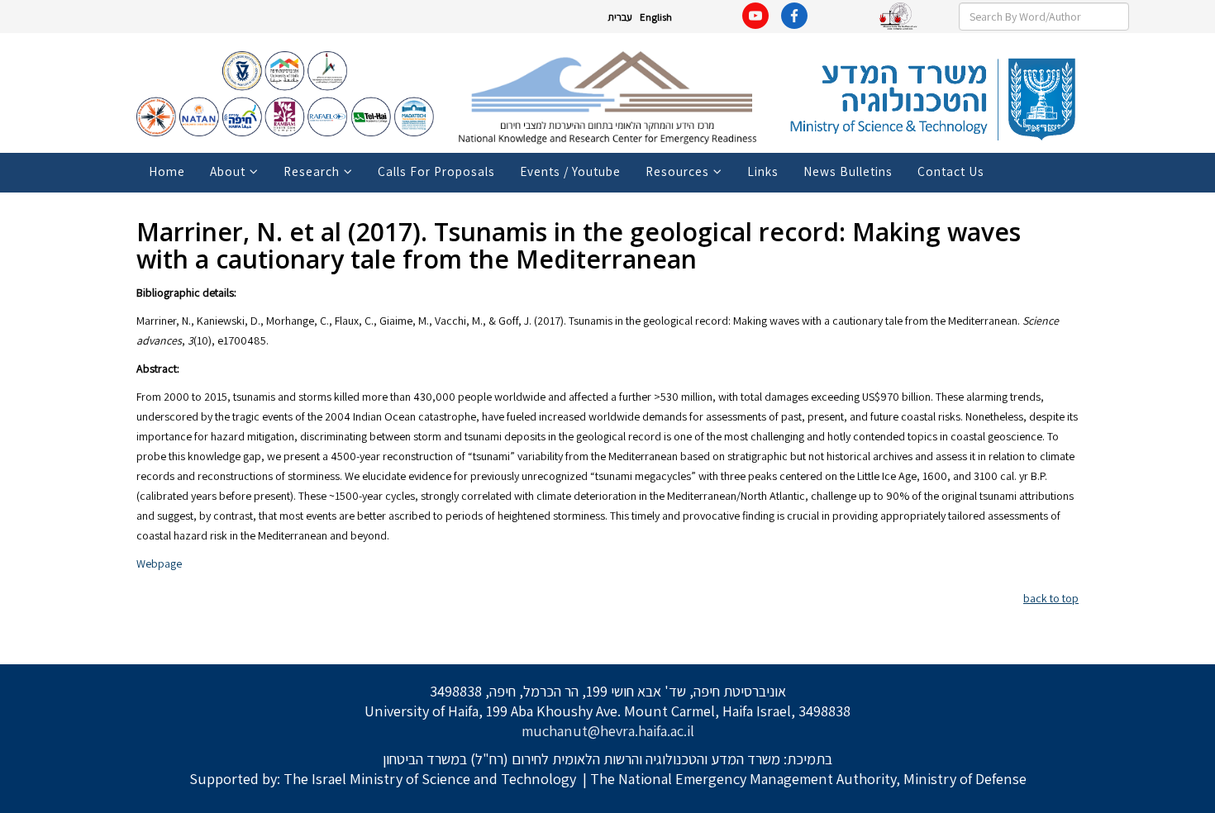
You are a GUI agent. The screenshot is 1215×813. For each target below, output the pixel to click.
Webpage (159, 563)
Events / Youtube (570, 171)
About (227, 171)
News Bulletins (848, 171)
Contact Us (950, 171)
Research (312, 171)
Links (763, 171)
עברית (620, 17)
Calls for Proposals (436, 171)
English (656, 17)
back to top (1051, 598)
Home (167, 171)
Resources (677, 171)
